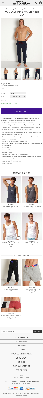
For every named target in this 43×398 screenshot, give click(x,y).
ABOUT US (7, 381)
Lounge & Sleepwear (21, 354)
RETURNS (14, 381)
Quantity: (4, 100)
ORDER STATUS (26, 383)
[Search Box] (36, 3)
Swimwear (21, 345)
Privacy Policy (34, 393)
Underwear (21, 358)
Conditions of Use (21, 395)
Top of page (21, 370)
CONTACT (35, 381)
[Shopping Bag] (40, 2)
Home (8, 9)
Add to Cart (21, 111)
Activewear (21, 341)
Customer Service (21, 366)
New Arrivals (21, 337)
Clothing (21, 349)
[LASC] (21, 1)
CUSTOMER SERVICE (25, 381)
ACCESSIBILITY (16, 383)
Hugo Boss (5, 83)
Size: (2, 96)
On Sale (21, 362)
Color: (3, 93)
